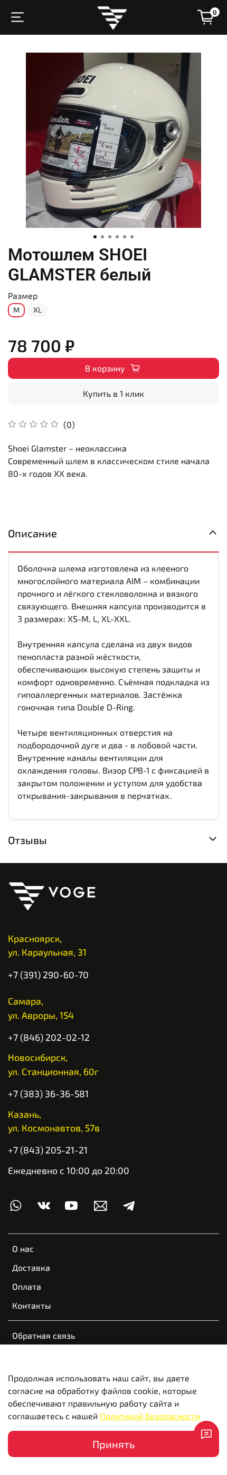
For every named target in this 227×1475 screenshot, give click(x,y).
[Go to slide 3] (109, 236)
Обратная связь (43, 1335)
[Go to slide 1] (95, 236)
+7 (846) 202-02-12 (49, 1037)
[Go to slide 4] (117, 236)
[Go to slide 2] (102, 236)
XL (37, 309)
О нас (23, 1248)
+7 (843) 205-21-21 (48, 1150)
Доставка (31, 1267)
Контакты (31, 1305)
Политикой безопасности (150, 1416)
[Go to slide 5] (124, 236)
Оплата (26, 1286)
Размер (22, 295)
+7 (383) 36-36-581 (48, 1093)
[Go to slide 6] (132, 236)
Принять (113, 1444)
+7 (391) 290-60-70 (48, 974)
